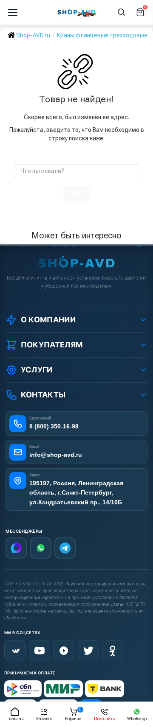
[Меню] (12, 12)
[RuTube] (63, 650)
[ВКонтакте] (15, 650)
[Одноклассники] (112, 650)
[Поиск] (121, 12)
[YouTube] (39, 650)
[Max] (16, 548)
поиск (76, 193)
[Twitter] (88, 650)
